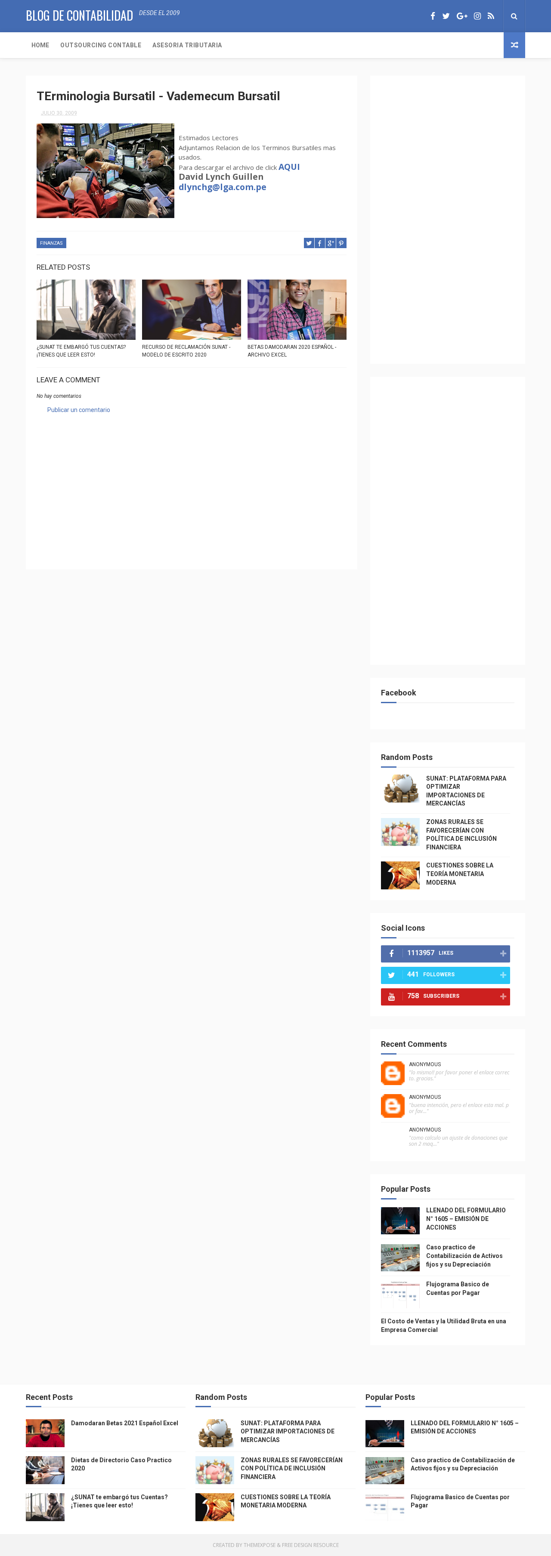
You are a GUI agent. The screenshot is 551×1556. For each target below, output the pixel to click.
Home (40, 45)
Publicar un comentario (78, 409)
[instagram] (477, 16)
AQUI (289, 166)
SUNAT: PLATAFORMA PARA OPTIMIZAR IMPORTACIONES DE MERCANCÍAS (287, 1431)
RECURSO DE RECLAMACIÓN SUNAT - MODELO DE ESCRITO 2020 (186, 351)
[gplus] (461, 16)
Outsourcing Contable (100, 45)
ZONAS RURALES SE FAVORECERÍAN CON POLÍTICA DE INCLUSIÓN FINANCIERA (292, 1468)
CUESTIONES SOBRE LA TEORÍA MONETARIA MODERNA (459, 874)
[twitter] (446, 16)
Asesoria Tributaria (187, 45)
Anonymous (425, 1064)
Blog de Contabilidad (79, 15)
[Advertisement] (192, 486)
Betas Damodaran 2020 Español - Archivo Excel (292, 351)
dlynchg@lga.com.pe (222, 187)
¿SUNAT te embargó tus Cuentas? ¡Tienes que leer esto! (81, 351)
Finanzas (51, 243)
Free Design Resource (310, 1545)
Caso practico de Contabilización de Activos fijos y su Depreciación (464, 1255)
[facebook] (432, 16)
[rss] (490, 16)
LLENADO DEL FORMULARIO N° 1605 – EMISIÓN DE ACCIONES (466, 1218)
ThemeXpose (260, 1545)
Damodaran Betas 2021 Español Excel (124, 1423)
